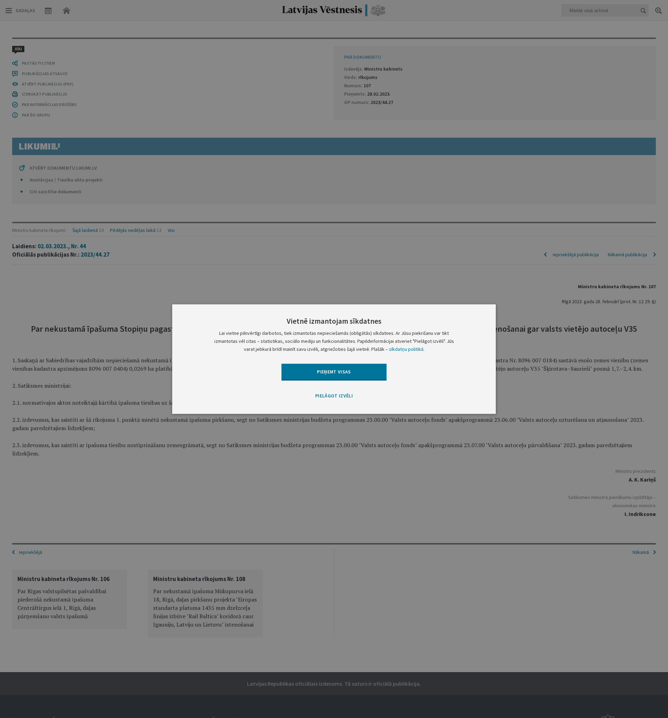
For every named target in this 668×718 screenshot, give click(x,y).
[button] (334, 396)
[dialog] (334, 359)
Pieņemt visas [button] (334, 372)
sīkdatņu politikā (406, 349)
